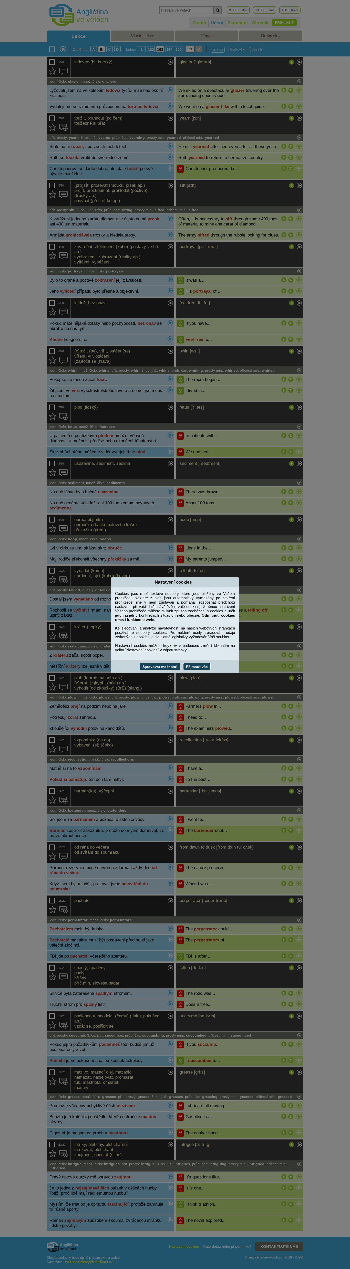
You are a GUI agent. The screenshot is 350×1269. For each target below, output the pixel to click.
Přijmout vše (197, 667)
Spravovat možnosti (159, 667)
